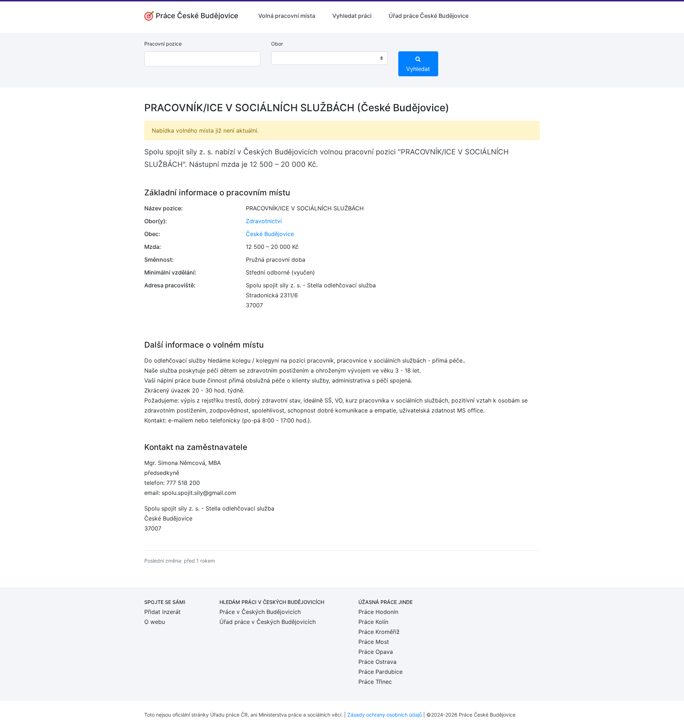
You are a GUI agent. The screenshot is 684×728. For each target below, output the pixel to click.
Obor (277, 44)
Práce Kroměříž (379, 631)
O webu (154, 621)
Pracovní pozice (163, 44)
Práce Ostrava (377, 661)
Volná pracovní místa (286, 15)
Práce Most (373, 641)
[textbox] (285, 58)
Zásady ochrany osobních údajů (384, 715)
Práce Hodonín (378, 611)
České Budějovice (270, 233)
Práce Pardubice (380, 671)
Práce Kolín (373, 621)
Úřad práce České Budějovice (428, 15)
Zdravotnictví (264, 221)
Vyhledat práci (352, 15)
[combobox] (329, 58)
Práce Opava (375, 651)
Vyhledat (418, 68)
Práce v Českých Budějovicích (260, 611)
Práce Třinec (375, 681)
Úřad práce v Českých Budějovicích (267, 621)
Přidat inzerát (162, 611)
